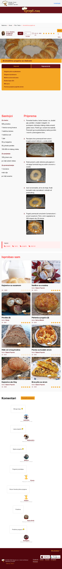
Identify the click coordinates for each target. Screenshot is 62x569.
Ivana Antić (30, 520)
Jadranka (26, 420)
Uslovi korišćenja (24, 560)
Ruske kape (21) (9, 80)
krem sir (33, 246)
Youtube (47, 559)
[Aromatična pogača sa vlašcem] (41, 150)
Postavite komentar (28, 398)
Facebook (35, 559)
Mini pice (7, 83)
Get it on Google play (55, 557)
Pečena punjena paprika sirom (13, 86)
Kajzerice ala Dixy (16, 372)
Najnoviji (16, 66)
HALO (12, 563)
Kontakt (13, 561)
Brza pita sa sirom (46, 372)
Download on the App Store (45, 557)
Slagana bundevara (10, 74)
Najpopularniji (46, 66)
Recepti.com (31, 10)
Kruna (32, 480)
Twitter (42, 559)
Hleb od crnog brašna (16, 340)
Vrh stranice (55, 550)
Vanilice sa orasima (46, 275)
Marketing (7, 561)
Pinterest (35, 561)
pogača (24, 246)
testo (16, 246)
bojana (26, 500)
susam (8, 246)
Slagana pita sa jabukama (12, 71)
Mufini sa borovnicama (11, 77)
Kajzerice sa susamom (16, 275)
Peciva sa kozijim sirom (46, 340)
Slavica (26, 460)
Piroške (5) (16, 308)
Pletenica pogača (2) (46, 308)
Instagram (53, 559)
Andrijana (26, 540)
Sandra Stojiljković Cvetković (10, 33)
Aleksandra (30, 440)
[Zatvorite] (1, 3)
